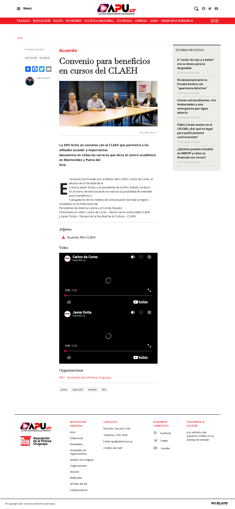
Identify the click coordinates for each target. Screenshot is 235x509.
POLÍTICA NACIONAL (99, 21)
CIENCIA (141, 21)
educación (78, 389)
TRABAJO (23, 21)
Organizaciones (78, 465)
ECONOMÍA (74, 21)
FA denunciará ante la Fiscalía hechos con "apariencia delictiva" (192, 84)
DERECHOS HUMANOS (177, 21)
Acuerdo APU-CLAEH (81, 237)
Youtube (165, 448)
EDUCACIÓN (41, 21)
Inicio (20, 37)
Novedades (76, 444)
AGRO (154, 21)
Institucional (76, 438)
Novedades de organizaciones (78, 452)
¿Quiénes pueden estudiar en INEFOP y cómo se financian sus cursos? (195, 153)
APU (104, 389)
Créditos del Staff (112, 448)
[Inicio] (117, 9)
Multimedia (76, 477)
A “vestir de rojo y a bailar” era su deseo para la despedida (195, 64)
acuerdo (92, 389)
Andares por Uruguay (81, 459)
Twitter (164, 440)
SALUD (58, 21)
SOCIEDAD (124, 21)
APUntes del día (78, 483)
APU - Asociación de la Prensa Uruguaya (85, 377)
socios (64, 389)
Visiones (74, 471)
